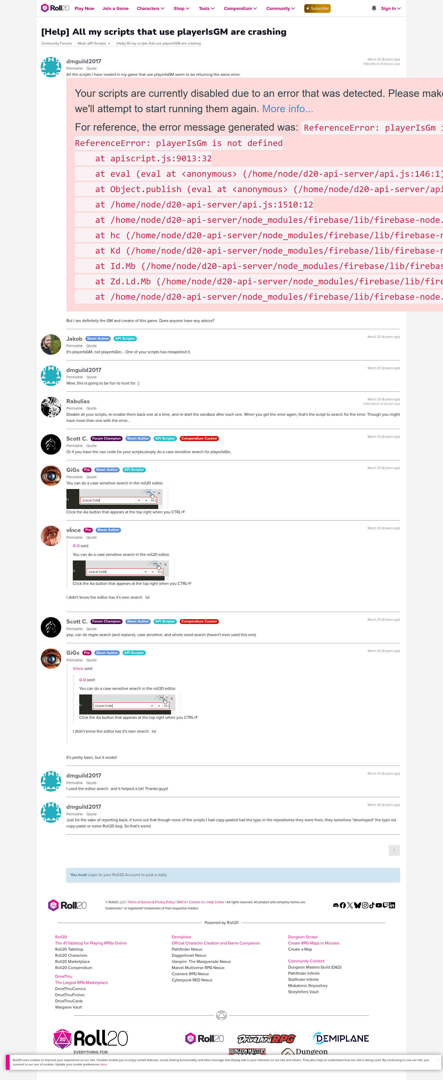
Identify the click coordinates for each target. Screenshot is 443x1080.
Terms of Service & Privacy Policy (151, 902)
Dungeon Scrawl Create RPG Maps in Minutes (313, 940)
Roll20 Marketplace (72, 961)
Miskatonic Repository (308, 986)
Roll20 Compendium (73, 968)
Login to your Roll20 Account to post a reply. (127, 875)
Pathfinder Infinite (304, 973)
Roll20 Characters (71, 955)
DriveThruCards (69, 1001)
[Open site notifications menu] (373, 8)
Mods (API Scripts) (92, 43)
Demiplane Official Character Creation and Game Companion (216, 940)
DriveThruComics (70, 989)
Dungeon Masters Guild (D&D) (314, 967)
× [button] (438, 1060)
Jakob (75, 338)
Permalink (75, 68)
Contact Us (197, 902)
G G (76, 546)
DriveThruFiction (70, 995)
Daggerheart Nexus (189, 955)
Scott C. (77, 438)
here (103, 1064)
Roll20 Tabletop (69, 949)
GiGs (73, 469)
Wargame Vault (68, 1007)
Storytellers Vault (303, 992)
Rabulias (78, 401)
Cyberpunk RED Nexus (192, 980)
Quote (91, 68)
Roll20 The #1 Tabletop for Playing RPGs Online (91, 940)
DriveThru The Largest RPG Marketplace (81, 979)
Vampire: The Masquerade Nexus (201, 961)
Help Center (215, 902)
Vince (78, 668)
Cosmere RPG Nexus (190, 974)
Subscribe (319, 8)
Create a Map (300, 949)
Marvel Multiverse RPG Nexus (198, 968)
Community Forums (56, 43)
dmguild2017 (83, 61)
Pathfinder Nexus (187, 949)
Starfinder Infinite (303, 979)
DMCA (182, 902)
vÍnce (74, 530)
